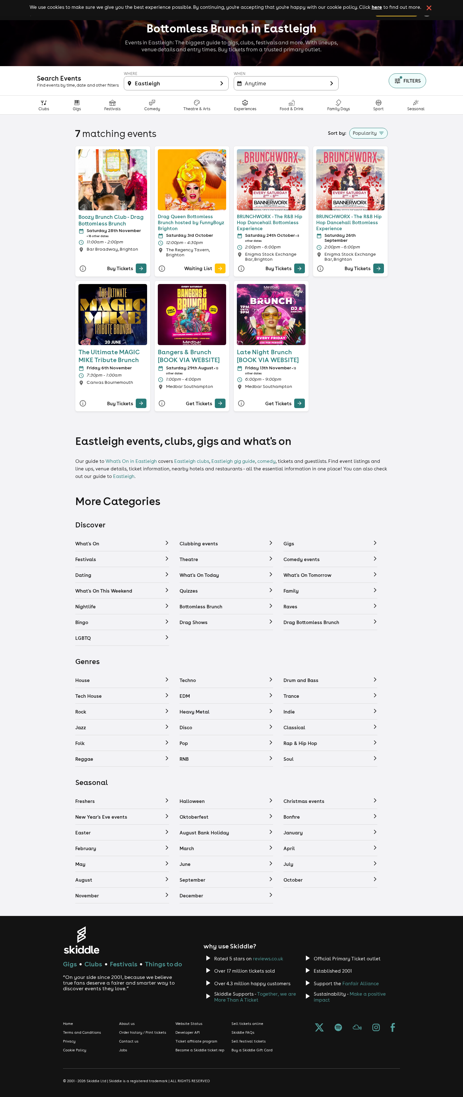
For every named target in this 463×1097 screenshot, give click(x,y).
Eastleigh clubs (191, 461)
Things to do (163, 964)
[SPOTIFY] (338, 1028)
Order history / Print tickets (142, 1032)
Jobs (123, 1050)
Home (68, 1023)
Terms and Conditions (82, 1032)
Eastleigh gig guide (233, 461)
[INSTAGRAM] (376, 1028)
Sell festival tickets (249, 1041)
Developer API (187, 1032)
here (377, 7)
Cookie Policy (74, 1050)
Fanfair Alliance (360, 983)
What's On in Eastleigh (131, 461)
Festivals (123, 964)
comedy (266, 461)
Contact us (129, 1041)
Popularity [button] (365, 133)
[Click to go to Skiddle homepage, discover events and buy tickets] (81, 940)
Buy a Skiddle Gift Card (252, 1050)
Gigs (70, 964)
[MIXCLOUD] (357, 1028)
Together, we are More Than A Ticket (255, 997)
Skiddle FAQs (243, 1032)
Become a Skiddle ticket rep (199, 1050)
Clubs (93, 964)
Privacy (69, 1041)
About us (127, 1023)
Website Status (189, 1023)
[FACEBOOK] (393, 1028)
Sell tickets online (247, 1023)
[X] (319, 1028)
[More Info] (83, 268)
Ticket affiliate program (196, 1041)
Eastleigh (123, 476)
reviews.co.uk (268, 959)
